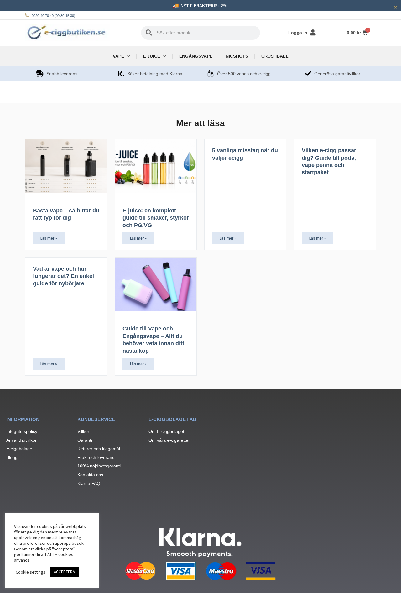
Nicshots (237, 56)
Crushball (275, 56)
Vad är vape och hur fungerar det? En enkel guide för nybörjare (63, 276)
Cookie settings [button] (30, 572)
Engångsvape (195, 56)
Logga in (297, 32)
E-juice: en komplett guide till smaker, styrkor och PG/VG (155, 217)
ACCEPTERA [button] (64, 572)
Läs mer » (48, 238)
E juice (151, 56)
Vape (118, 56)
